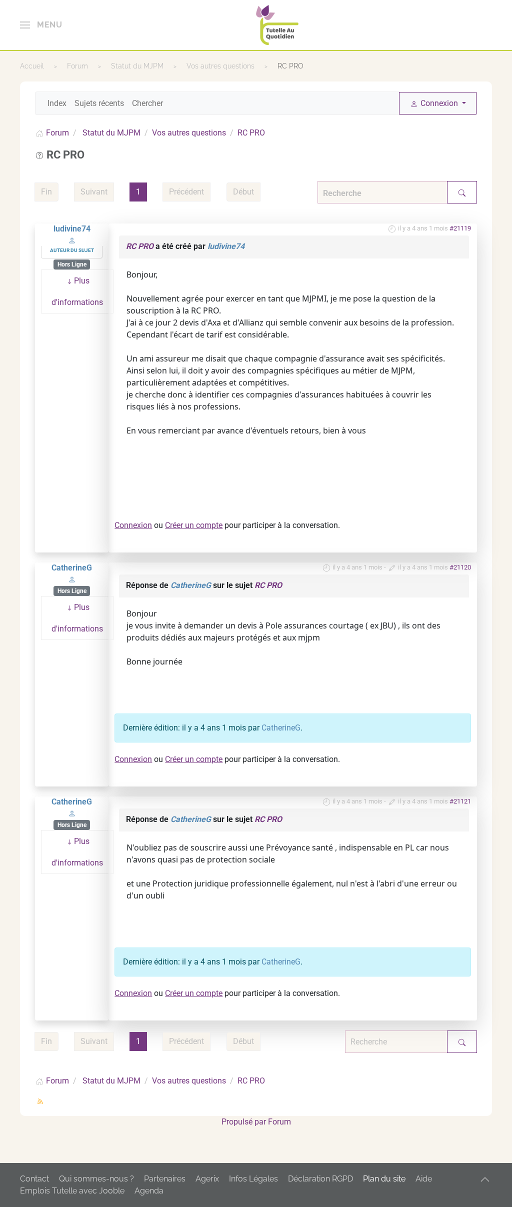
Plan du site (384, 1179)
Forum (279, 1121)
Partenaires (165, 1179)
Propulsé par (245, 1121)
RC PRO (140, 246)
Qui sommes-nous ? (96, 1179)
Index (57, 103)
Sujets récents (99, 103)
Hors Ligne (72, 264)
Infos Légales (253, 1179)
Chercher (147, 103)
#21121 (460, 801)
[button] (41, 25)
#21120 (460, 567)
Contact (34, 1179)
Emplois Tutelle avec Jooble (72, 1191)
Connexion (133, 525)
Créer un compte (193, 525)
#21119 (460, 228)
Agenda (149, 1191)
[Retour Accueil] (277, 25)
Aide (424, 1179)
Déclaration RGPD (320, 1179)
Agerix (207, 1179)
